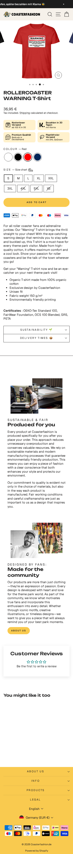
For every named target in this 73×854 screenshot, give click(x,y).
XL (39, 178)
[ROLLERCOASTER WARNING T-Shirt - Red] (18, 753)
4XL (23, 188)
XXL (51, 178)
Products (36, 790)
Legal (35, 799)
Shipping (24, 113)
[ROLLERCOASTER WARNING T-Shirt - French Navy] (23, 753)
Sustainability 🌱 (36, 330)
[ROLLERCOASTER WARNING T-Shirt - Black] (13, 753)
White (8, 157)
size (15, 169)
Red (28, 157)
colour (15, 149)
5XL (36, 188)
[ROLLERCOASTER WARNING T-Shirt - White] (9, 753)
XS (48, 188)
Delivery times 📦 (36, 338)
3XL (10, 188)
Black (18, 157)
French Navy (37, 157)
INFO (35, 781)
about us (18, 630)
